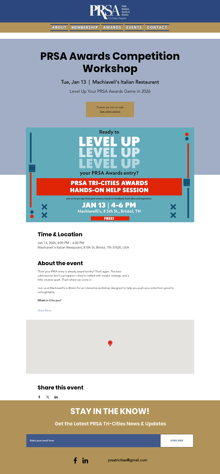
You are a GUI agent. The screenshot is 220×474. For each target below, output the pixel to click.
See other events (110, 111)
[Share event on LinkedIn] (56, 397)
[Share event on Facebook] (39, 397)
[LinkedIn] (85, 460)
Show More (45, 310)
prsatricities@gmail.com (127, 460)
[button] (112, 27)
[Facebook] (75, 460)
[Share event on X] (47, 397)
